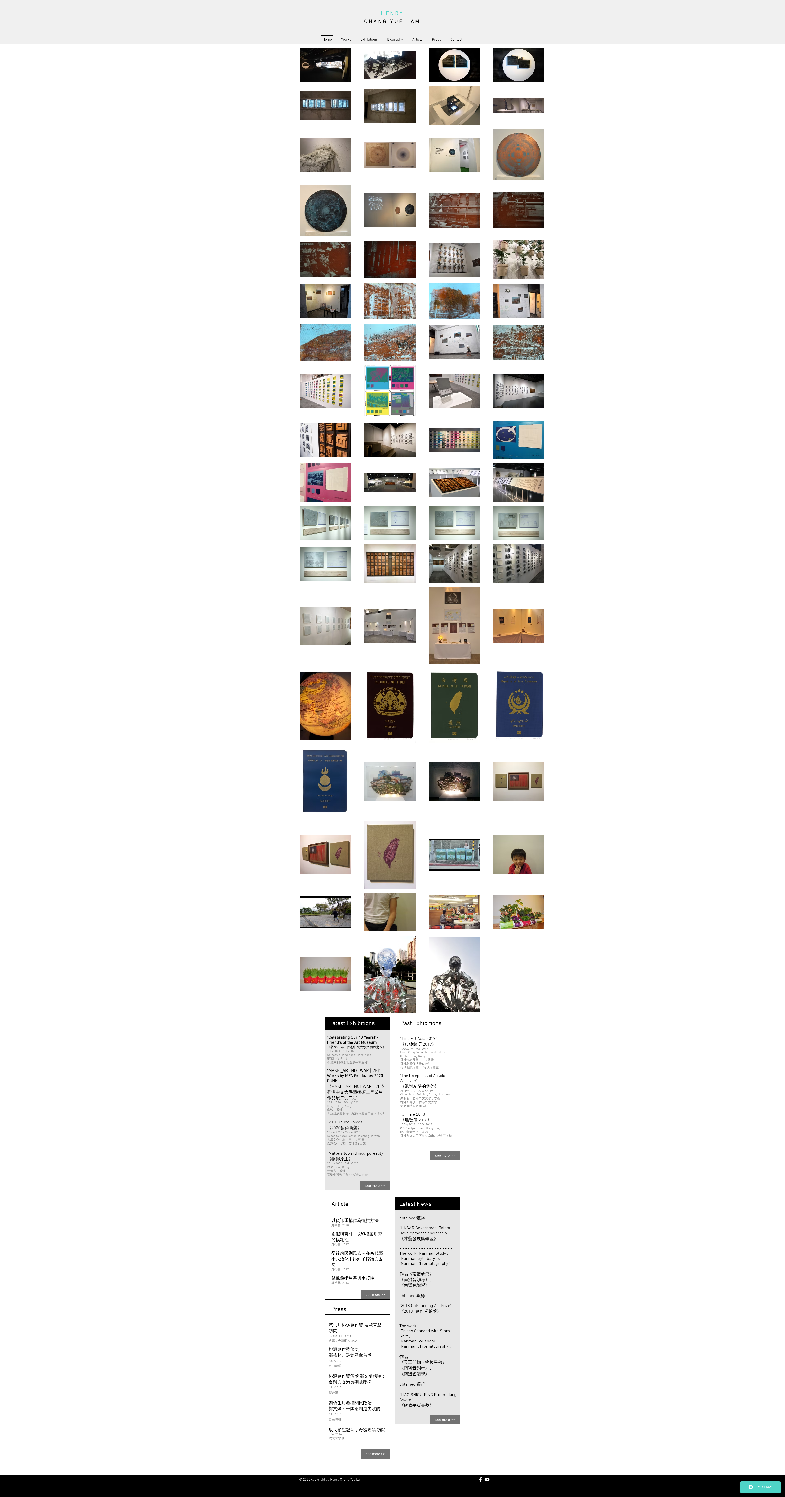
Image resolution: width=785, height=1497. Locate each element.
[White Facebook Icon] (480, 1479)
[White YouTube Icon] (487, 1479)
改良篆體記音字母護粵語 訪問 (357, 1430)
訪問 (333, 1331)
